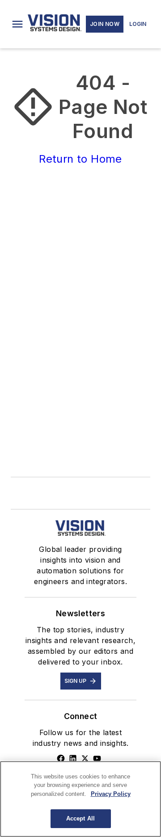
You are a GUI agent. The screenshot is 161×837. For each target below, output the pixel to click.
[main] (80, 799)
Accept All (80, 818)
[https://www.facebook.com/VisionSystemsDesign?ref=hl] (60, 758)
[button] (17, 24)
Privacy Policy (111, 794)
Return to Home (80, 158)
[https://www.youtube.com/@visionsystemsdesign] (97, 758)
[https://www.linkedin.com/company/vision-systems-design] (72, 758)
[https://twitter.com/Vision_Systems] (84, 758)
